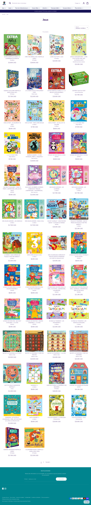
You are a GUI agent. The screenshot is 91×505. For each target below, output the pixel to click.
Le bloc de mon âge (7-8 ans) (79, 155)
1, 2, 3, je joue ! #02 (12, 155)
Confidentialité (27, 497)
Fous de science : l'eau (79, 417)
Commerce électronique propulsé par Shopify (21, 501)
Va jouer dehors (67, 8)
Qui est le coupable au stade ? (12, 353)
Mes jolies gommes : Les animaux (12, 221)
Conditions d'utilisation (35, 497)
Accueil (3, 14)
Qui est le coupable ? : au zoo (56, 353)
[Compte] (83, 3)
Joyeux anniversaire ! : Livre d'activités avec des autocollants (78, 58)
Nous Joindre (12, 497)
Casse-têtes (35, 8)
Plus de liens (78, 8)
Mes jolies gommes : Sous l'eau (34, 221)
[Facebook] (3, 488)
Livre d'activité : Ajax (56, 57)
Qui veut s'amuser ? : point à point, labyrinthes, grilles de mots (12, 188)
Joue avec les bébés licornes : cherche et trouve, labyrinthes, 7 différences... (34, 188)
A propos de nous (5, 497)
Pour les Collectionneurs (21, 8)
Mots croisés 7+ (34, 417)
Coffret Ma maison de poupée (79, 385)
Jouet (10, 8)
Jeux (3, 8)
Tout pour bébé (55, 8)
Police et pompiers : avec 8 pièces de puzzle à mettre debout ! (79, 222)
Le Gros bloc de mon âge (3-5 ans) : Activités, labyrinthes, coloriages (57, 288)
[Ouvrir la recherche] (10, 3)
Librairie (45, 8)
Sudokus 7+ (34, 385)
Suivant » (48, 462)
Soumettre (61, 479)
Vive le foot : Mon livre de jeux (34, 123)
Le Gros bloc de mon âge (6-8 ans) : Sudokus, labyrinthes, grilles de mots (79, 288)
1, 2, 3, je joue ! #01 (78, 123)
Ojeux (12, 501)
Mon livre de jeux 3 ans (34, 255)
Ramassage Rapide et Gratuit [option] (45, 11)
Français (77, 3)
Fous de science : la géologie (57, 417)
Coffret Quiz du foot (78, 90)
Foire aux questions (45, 497)
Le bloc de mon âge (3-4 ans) (56, 155)
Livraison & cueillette (20, 497)
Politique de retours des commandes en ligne (10, 499)
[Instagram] (5, 488)
